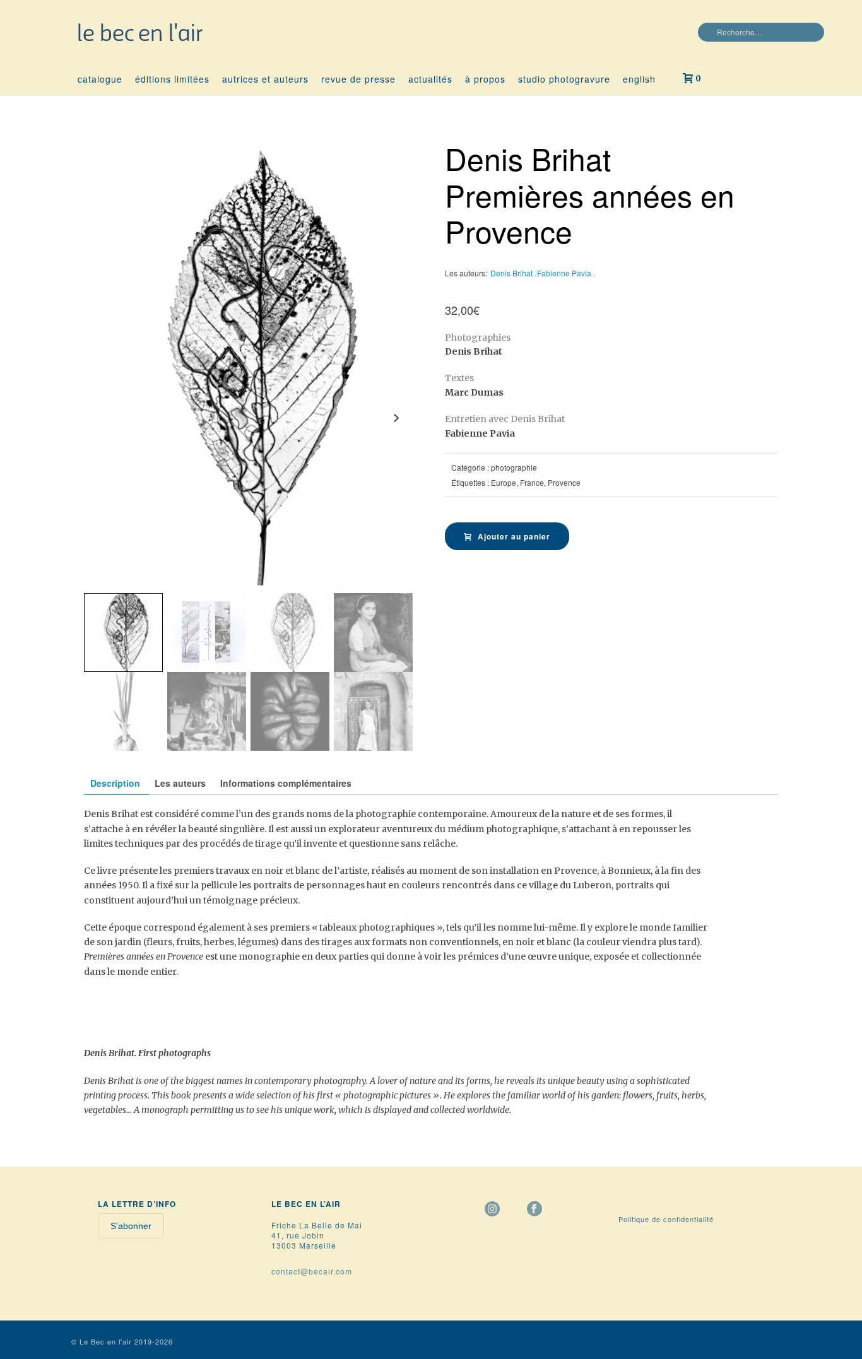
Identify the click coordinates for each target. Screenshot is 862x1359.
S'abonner (130, 1226)
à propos (485, 79)
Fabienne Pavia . (566, 273)
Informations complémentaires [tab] (285, 783)
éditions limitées (172, 79)
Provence (564, 482)
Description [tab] (115, 783)
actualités (430, 79)
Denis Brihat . (513, 273)
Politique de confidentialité (666, 1219)
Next (396, 418)
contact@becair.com (311, 1271)
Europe (503, 482)
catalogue (100, 79)
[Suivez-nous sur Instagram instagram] (492, 1209)
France (532, 482)
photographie (514, 467)
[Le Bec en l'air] (141, 31)
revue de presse (358, 79)
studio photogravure (564, 79)
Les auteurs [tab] (180, 783)
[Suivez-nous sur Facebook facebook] (534, 1209)
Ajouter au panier (514, 536)
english (639, 79)
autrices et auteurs (265, 79)
